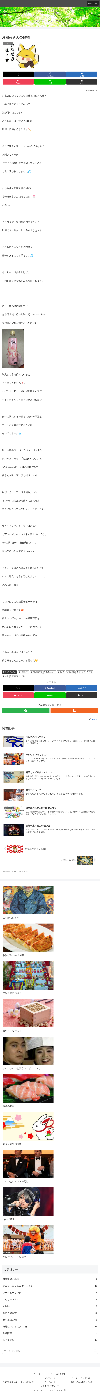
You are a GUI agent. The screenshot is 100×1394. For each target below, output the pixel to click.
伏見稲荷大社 (37, 672)
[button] (81, 82)
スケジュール (50, 1382)
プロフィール (50, 1378)
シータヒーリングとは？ (82, 1378)
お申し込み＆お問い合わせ (82, 1382)
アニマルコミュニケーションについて (18, 1382)
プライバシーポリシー (50, 1386)
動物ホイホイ (50, 672)
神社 (6, 676)
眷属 (90, 672)
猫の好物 (71, 672)
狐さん (62, 672)
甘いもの (82, 672)
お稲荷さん (25, 672)
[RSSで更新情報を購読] (74, 710)
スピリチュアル (10, 672)
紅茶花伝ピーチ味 (18, 676)
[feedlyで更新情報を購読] (25, 710)
